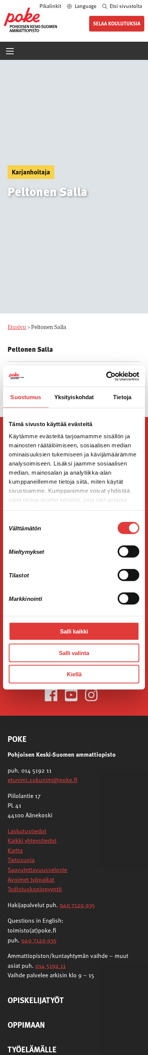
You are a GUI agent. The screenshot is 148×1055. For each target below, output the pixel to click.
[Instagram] (94, 694)
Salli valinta (74, 652)
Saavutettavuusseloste (37, 869)
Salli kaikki (74, 631)
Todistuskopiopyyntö (35, 889)
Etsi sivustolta (125, 6)
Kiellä (74, 674)
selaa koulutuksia (116, 23)
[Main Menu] (10, 51)
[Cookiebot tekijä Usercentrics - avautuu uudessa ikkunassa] (106, 376)
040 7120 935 (77, 904)
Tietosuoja (21, 859)
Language (86, 6)
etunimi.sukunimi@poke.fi (42, 779)
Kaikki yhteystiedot (32, 840)
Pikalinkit (50, 6)
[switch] (128, 552)
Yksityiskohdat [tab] (74, 397)
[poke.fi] (30, 20)
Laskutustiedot (27, 831)
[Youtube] (74, 694)
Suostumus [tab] (25, 397)
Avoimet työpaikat (31, 879)
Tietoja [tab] (122, 397)
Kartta (15, 850)
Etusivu (17, 327)
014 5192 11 (50, 965)
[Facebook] (54, 694)
